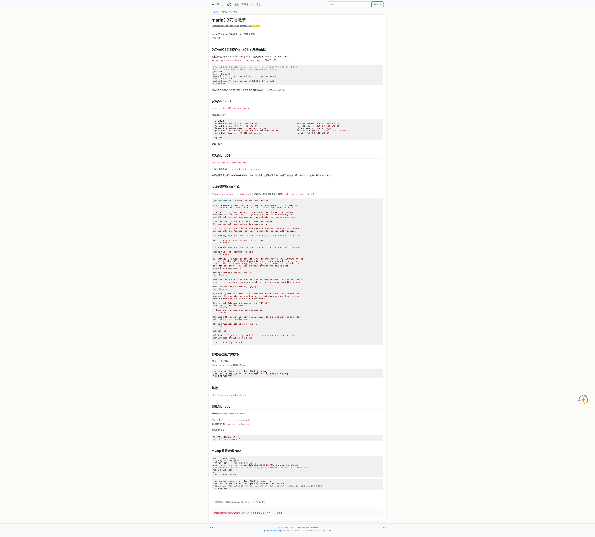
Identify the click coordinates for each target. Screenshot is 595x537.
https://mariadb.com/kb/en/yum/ (229, 395)
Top (211, 527)
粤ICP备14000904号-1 (308, 527)
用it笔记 (217, 4)
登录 (258, 4)
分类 (236, 4)
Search (377, 4)
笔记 (228, 4)
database (255, 26)
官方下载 (216, 38)
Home (215, 11)
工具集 (245, 4)
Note (225, 11)
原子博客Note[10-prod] (272, 531)
